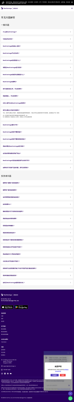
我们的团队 (3, 329)
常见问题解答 (36, 391)
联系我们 (3, 355)
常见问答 (3, 352)
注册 (2, 316)
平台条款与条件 (25, 391)
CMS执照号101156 (27, 381)
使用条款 (19, 391)
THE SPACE (3, 342)
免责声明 (30, 391)
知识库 (2, 321)
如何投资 (3, 349)
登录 (2, 318)
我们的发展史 (4, 331)
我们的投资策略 (4, 334)
